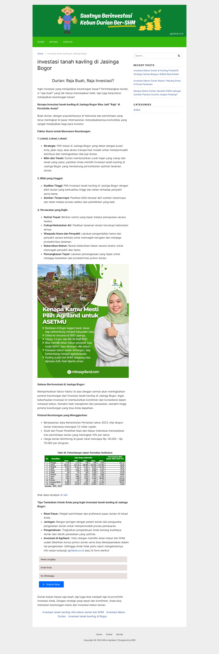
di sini (63, 495)
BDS (133, 640)
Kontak (68, 42)
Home (40, 42)
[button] (51, 584)
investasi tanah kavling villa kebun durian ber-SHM (73, 612)
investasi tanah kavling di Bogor (87, 616)
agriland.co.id (75, 550)
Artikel (54, 42)
